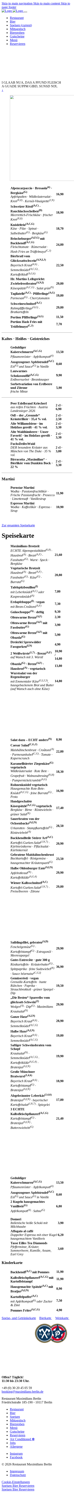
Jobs (13, 1443)
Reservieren (17, 1435)
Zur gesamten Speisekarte (18, 525)
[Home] (13, 11)
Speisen (15, 1416)
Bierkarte (45, 1318)
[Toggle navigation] (25, 12)
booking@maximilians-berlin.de (22, 1391)
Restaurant (17, 1409)
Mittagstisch (17, 1420)
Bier (12, 1413)
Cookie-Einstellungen (16, 1482)
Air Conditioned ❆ (22, 1439)
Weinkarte (62, 1318)
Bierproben (17, 1424)
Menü (13, 1428)
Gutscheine (17, 1431)
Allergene (16, 1446)
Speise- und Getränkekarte (19, 1318)
